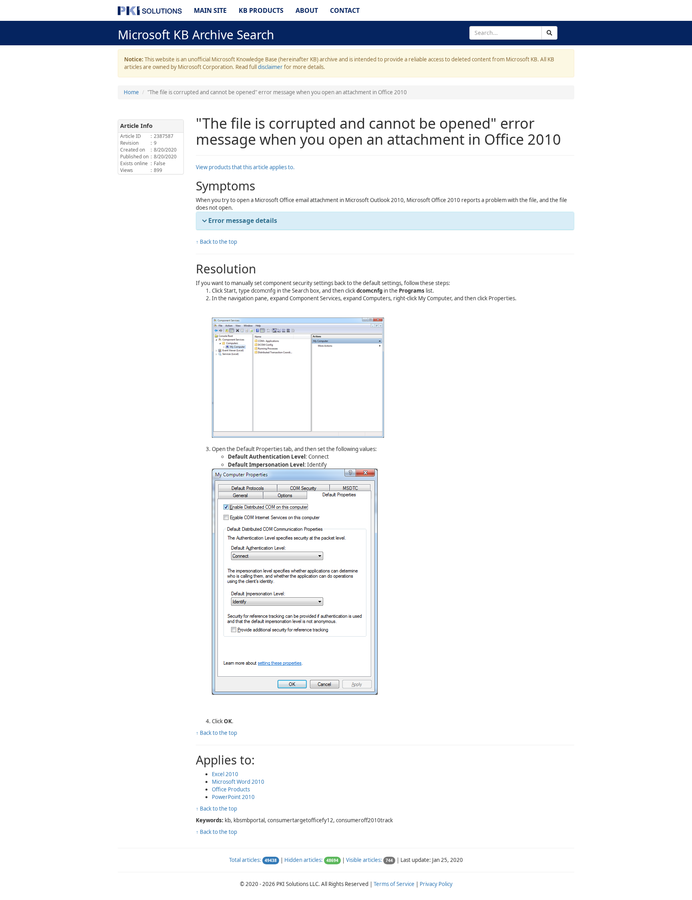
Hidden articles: (303, 860)
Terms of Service (394, 884)
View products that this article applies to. (245, 167)
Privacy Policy (436, 884)
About (307, 10)
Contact (345, 10)
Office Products (231, 789)
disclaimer (270, 67)
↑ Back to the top (216, 241)
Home (131, 92)
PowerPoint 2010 (233, 797)
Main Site (210, 10)
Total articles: (245, 860)
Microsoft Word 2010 (238, 781)
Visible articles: (364, 860)
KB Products (261, 10)
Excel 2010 (225, 774)
